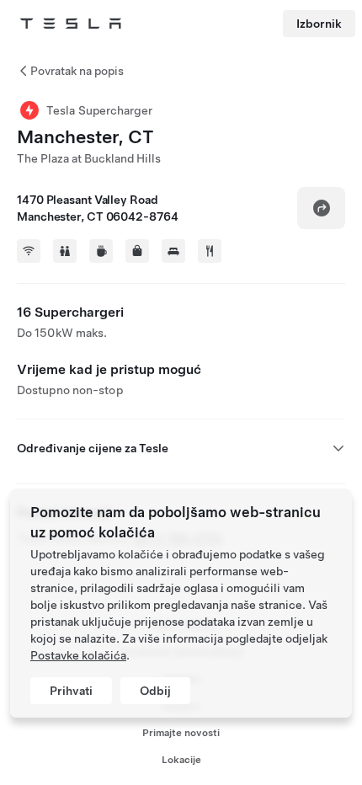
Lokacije (181, 760)
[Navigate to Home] (71, 23)
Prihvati (71, 690)
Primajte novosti (181, 733)
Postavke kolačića (78, 655)
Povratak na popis (77, 70)
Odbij (155, 690)
